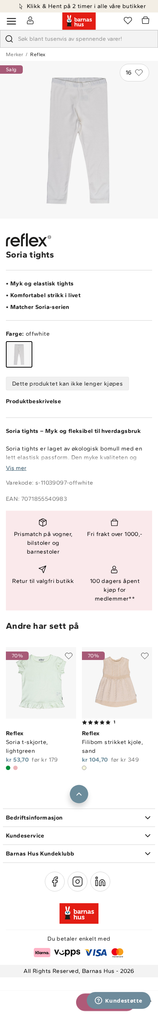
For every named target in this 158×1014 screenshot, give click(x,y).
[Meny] (11, 21)
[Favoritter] (128, 20)
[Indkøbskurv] (147, 21)
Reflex (37, 54)
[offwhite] (19, 354)
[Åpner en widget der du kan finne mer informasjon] (119, 1001)
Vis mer (16, 467)
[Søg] (9, 39)
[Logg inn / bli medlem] (30, 20)
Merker (14, 54)
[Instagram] (77, 881)
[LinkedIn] (100, 881)
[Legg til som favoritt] (68, 656)
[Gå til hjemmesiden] (79, 21)
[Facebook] (55, 881)
